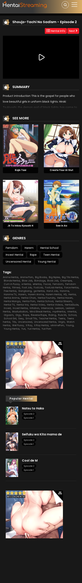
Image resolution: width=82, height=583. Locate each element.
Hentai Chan (28, 297)
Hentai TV (9, 304)
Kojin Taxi (20, 170)
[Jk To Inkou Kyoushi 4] (20, 201)
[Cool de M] (12, 468)
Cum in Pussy (12, 284)
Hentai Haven (65, 297)
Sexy (21, 318)
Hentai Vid (22, 304)
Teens (61, 318)
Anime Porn (26, 277)
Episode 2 (29, 413)
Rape (33, 255)
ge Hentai (39, 291)
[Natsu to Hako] (12, 415)
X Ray (29, 325)
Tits (14, 321)
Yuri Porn (46, 328)
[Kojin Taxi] (20, 146)
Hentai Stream (63, 301)
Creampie (66, 280)
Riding (52, 315)
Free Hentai (10, 291)
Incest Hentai (14, 255)
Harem (29, 248)
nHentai (71, 311)
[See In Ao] (61, 201)
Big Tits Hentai (70, 277)
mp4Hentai (58, 311)
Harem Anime (36, 294)
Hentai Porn (28, 301)
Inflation (34, 308)
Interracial (47, 308)
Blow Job (27, 280)
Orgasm (9, 315)
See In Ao (61, 225)
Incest (7, 308)
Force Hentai (71, 287)
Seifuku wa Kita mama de (42, 434)
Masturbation (20, 311)
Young (70, 325)
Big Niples (54, 277)
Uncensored (25, 321)
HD (65, 294)
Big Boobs (41, 277)
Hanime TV (10, 294)
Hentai (72, 294)
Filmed (16, 287)
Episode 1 (29, 417)
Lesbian (59, 308)
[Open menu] (74, 4)
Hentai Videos (55, 304)
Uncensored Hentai (18, 262)
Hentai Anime (11, 297)
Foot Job (27, 287)
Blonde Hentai (12, 280)
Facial (47, 284)
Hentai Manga (12, 301)
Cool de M (30, 460)
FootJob (38, 287)
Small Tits (31, 318)
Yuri (23, 328)
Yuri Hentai (33, 328)
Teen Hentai (51, 255)
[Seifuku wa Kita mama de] (12, 441)
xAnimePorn (57, 325)
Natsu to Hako (33, 408)
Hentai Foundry (46, 297)
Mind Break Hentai (40, 311)
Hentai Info (57, 31)
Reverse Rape (39, 315)
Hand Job (52, 291)
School (72, 315)
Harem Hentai (54, 294)
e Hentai (26, 284)
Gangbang (25, 291)
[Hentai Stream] (25, 4)
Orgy (18, 315)
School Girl (10, 318)
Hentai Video (37, 304)
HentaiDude (71, 304)
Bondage (39, 280)
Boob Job (52, 280)
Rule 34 (62, 315)
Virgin (61, 321)
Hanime (64, 291)
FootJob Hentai (53, 287)
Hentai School (49, 248)
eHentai (37, 284)
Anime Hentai (10, 277)
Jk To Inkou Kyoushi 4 (20, 225)
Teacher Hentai (47, 318)
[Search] (65, 4)
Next (72, 31)
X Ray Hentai (41, 325)
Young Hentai (47, 262)
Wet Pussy (18, 325)
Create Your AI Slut (61, 170)
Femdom (12, 248)
